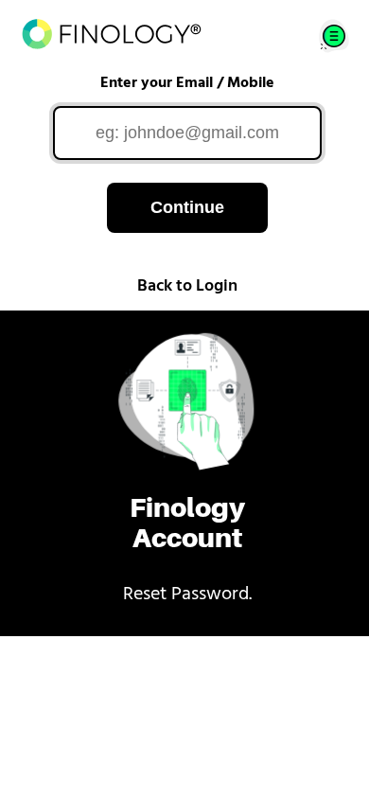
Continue (187, 207)
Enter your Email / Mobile (187, 83)
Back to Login (187, 286)
